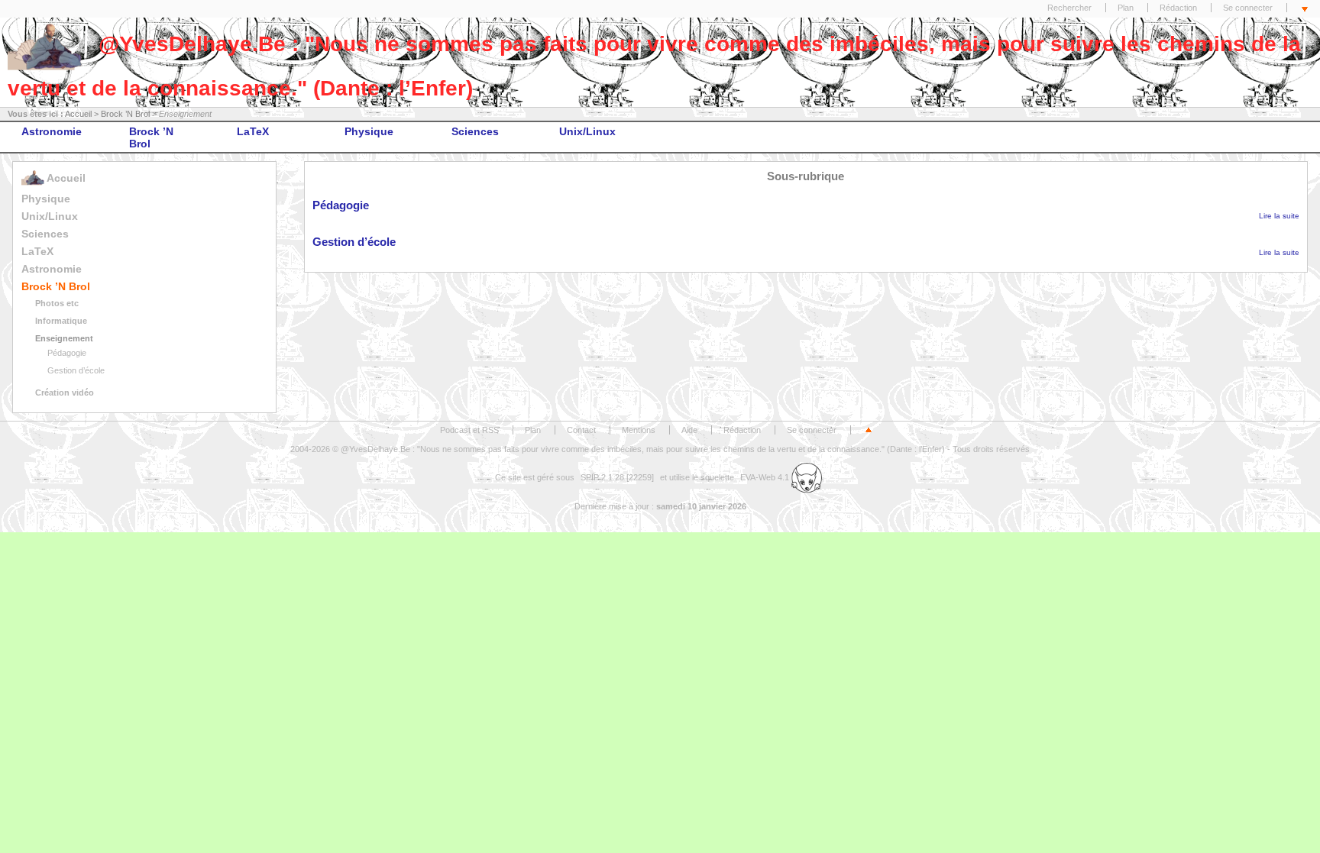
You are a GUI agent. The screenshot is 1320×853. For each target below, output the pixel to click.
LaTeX (253, 131)
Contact (581, 430)
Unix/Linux (587, 131)
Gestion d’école (76, 370)
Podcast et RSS (469, 430)
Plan (1126, 7)
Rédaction (1178, 7)
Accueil (78, 113)
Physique (369, 131)
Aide (689, 430)
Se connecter (1248, 7)
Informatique (61, 320)
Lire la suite (1279, 216)
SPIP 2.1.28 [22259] (617, 477)
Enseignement (64, 338)
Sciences (475, 131)
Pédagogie (66, 352)
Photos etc (57, 303)
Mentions (638, 430)
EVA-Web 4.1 (765, 477)
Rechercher (1069, 7)
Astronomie (51, 131)
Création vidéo (64, 392)
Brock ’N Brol (125, 113)
